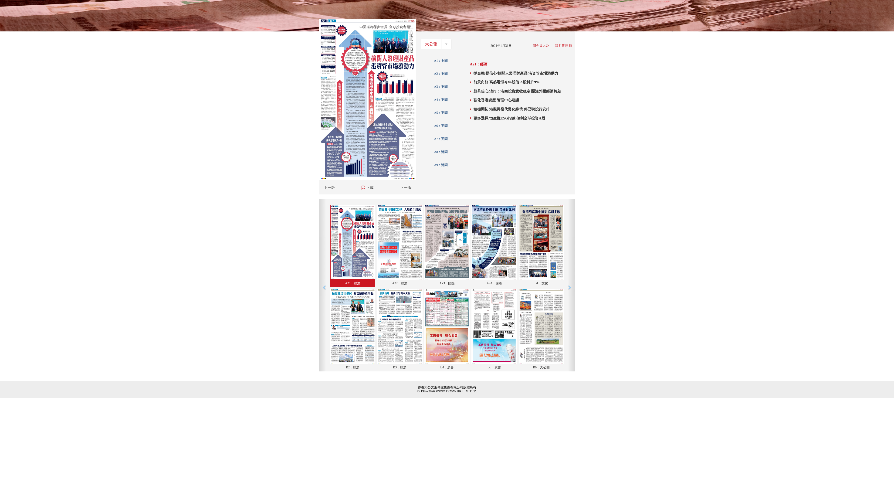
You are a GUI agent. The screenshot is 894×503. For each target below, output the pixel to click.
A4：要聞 (441, 100)
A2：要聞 (441, 73)
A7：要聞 (441, 139)
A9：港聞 (441, 165)
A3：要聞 (441, 86)
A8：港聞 (441, 152)
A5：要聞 (441, 113)
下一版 (405, 188)
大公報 (431, 44)
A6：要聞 (441, 126)
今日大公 (542, 45)
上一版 (329, 188)
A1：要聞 (441, 60)
